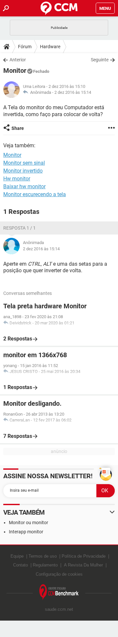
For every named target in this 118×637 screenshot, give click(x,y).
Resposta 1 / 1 (19, 228)
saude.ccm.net (59, 609)
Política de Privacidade (84, 556)
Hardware (50, 46)
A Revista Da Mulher (83, 565)
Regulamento (45, 565)
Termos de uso (43, 556)
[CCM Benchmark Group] (59, 592)
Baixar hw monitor (24, 186)
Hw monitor (16, 178)
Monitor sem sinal (24, 163)
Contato (20, 565)
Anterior (18, 59)
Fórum (24, 46)
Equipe (17, 556)
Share (17, 128)
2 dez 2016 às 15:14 (72, 92)
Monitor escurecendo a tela (34, 194)
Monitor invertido (23, 171)
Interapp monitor (26, 531)
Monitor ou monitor (28, 522)
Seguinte (99, 59)
